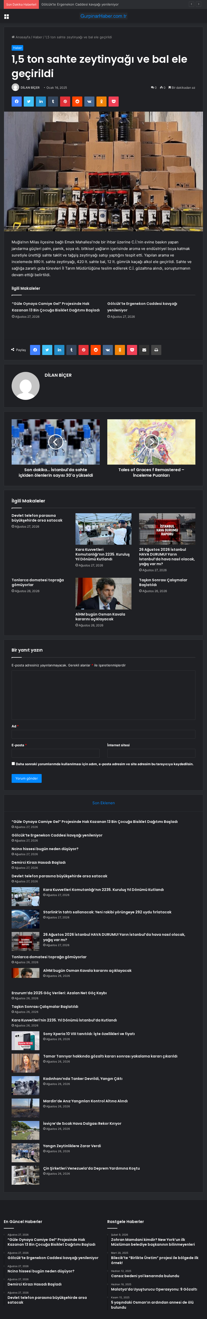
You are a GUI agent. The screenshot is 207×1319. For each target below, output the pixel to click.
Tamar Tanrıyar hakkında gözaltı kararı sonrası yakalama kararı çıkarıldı (110, 1056)
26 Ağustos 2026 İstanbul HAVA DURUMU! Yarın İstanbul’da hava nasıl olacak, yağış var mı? (167, 556)
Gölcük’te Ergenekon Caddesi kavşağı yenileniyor (57, 835)
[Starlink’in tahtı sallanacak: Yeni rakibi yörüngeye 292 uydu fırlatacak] (25, 919)
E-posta (19, 745)
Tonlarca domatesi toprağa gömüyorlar (38, 582)
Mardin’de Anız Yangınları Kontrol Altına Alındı (85, 1101)
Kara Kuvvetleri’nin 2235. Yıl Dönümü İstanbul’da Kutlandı (64, 1020)
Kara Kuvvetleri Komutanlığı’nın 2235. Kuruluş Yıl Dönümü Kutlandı (102, 554)
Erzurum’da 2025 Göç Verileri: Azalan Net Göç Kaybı (59, 992)
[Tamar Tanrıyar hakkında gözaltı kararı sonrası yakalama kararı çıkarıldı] (25, 1063)
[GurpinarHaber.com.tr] (103, 16)
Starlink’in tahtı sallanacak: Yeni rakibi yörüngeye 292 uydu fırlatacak (107, 912)
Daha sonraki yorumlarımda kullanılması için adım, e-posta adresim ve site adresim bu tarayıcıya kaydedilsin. (105, 764)
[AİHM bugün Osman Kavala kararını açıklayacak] (103, 593)
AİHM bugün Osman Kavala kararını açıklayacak (100, 617)
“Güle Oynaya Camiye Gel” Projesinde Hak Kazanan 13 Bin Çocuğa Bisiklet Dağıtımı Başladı (95, 821)
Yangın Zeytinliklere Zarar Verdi (72, 1145)
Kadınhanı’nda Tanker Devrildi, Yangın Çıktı (82, 1078)
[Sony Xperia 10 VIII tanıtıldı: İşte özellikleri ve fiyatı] (25, 1040)
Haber (37, 37)
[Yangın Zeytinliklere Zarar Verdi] (25, 1152)
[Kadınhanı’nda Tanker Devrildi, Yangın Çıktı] (25, 1085)
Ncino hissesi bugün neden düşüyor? (45, 848)
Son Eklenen (103, 802)
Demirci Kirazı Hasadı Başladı (39, 862)
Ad (15, 726)
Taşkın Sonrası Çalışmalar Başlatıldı (163, 582)
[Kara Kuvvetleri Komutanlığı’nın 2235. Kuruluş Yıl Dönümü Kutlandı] (103, 529)
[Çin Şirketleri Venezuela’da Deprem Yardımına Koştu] (25, 1175)
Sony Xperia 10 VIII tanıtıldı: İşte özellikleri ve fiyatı (89, 1033)
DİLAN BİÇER (30, 87)
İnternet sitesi (118, 745)
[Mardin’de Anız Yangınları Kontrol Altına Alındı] (25, 1108)
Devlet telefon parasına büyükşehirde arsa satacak (37, 518)
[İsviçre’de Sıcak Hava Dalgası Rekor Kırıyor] (25, 1130)
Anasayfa (22, 37)
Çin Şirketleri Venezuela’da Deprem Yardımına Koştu (91, 1168)
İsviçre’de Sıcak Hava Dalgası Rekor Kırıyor (82, 1123)
